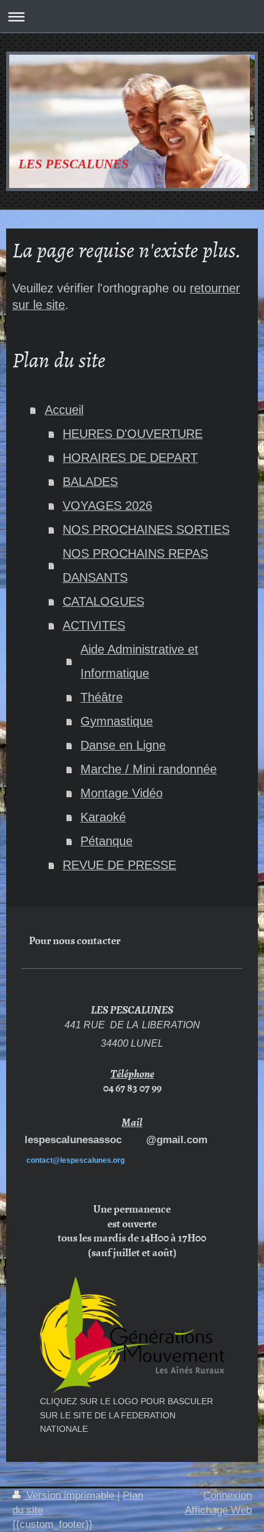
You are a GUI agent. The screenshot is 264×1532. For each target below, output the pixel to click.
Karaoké (103, 817)
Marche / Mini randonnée (148, 769)
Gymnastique (116, 721)
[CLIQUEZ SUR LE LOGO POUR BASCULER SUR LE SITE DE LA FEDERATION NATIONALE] (132, 1335)
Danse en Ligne (123, 745)
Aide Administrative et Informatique (139, 661)
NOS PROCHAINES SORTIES (146, 529)
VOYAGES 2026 (107, 505)
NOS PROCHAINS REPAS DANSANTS (135, 565)
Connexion (227, 1495)
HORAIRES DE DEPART (130, 457)
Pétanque (106, 841)
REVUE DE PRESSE (119, 865)
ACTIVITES (94, 625)
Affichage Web (218, 1510)
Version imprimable (70, 1495)
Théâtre (101, 697)
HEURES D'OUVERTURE (133, 433)
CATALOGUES (103, 601)
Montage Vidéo (121, 793)
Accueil (64, 409)
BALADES (90, 481)
